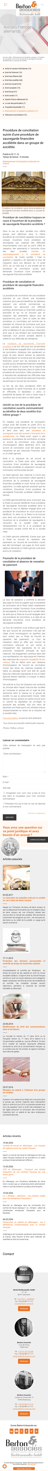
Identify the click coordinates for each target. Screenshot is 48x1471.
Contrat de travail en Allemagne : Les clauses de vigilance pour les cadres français (24, 1146)
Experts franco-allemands (15, 99)
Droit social (9, 96)
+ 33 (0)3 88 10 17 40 (25, 1404)
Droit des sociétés (12, 80)
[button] (4, 1466)
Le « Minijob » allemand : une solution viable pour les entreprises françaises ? (24, 1197)
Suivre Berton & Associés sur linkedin (11, 1431)
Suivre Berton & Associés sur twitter (21, 1431)
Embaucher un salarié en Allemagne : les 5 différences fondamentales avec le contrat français (24, 1225)
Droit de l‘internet (11, 72)
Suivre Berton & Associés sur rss (36, 1431)
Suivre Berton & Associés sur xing (31, 1431)
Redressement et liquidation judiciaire (24, 57)
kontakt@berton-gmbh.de (24, 1304)
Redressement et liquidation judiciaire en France (21, 162)
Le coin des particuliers (14, 103)
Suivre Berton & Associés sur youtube (16, 1431)
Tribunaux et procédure (14, 115)
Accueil (5, 57)
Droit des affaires (11, 76)
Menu (6, 4)
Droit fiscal (9, 92)
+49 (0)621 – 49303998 (25, 1299)
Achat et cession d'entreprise (16, 69)
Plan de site (31, 1464)
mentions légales (24, 1469)
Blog (10, 57)
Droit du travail (11, 84)
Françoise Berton (10, 718)
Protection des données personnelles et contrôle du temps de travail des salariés (24, 962)
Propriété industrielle (13, 107)
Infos (42, 4)
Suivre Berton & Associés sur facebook (26, 1431)
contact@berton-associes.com (24, 1356)
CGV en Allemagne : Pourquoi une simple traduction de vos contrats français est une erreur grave (24, 1172)
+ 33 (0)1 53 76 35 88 (25, 1351)
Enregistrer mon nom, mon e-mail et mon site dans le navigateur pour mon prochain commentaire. (24, 796)
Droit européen (11, 88)
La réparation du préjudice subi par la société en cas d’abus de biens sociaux (24, 899)
